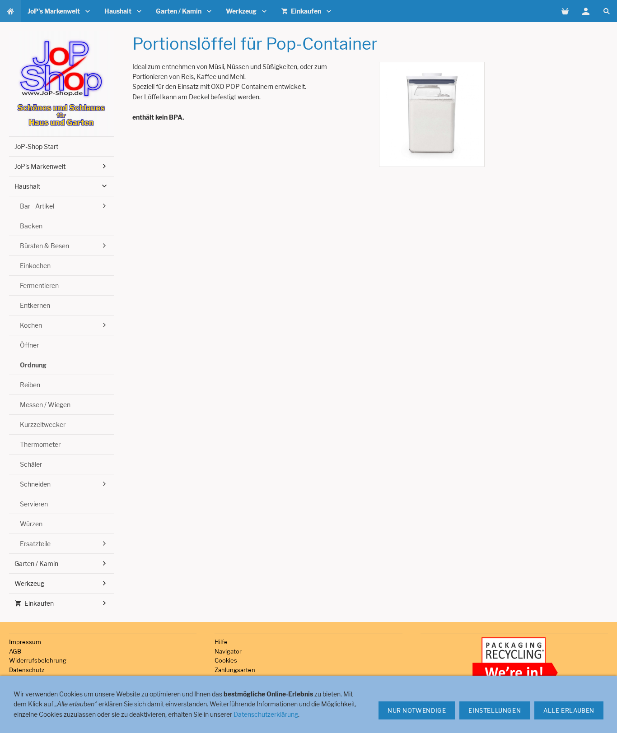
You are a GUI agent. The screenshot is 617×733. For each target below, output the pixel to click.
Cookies (226, 660)
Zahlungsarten (235, 669)
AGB (15, 651)
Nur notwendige (417, 710)
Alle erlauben (568, 710)
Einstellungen (494, 710)
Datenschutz (26, 669)
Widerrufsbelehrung (37, 660)
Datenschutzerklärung (266, 714)
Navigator (228, 651)
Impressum (25, 641)
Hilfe (221, 641)
